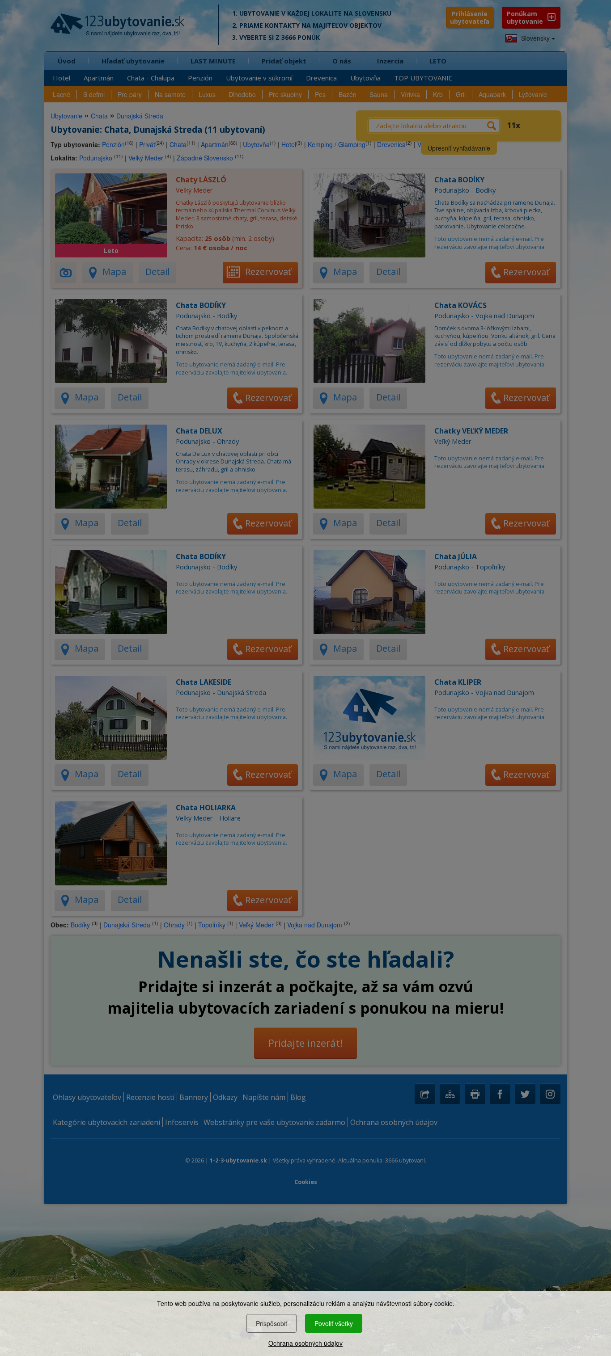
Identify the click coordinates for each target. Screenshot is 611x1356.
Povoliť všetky (333, 1323)
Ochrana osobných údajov (305, 1343)
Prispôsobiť (271, 1323)
